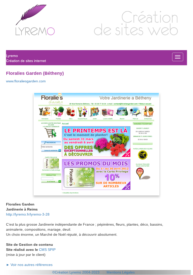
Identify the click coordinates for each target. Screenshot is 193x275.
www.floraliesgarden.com (26, 81)
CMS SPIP (47, 250)
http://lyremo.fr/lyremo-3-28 (28, 214)
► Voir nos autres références (29, 265)
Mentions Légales (121, 272)
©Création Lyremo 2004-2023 (76, 272)
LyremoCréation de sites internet (26, 58)
